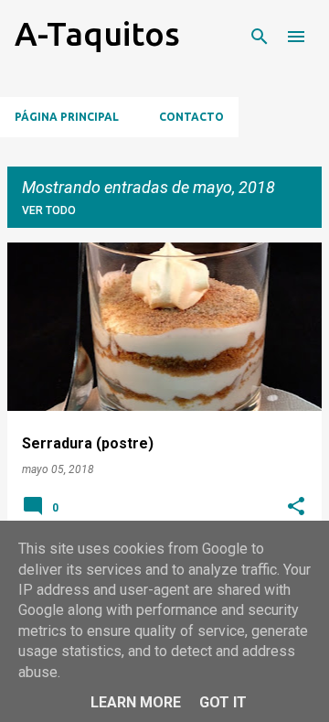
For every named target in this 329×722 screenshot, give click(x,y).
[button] (296, 508)
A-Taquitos (97, 33)
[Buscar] (260, 37)
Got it (223, 702)
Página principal (67, 117)
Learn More (135, 702)
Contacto (191, 117)
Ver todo (49, 210)
